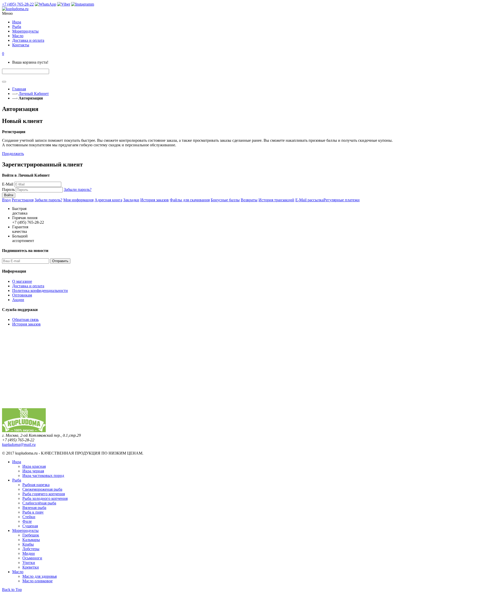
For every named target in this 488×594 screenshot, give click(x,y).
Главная (19, 89)
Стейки (28, 517)
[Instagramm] (82, 4)
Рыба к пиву (33, 512)
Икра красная (34, 466)
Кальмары (31, 540)
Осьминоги (32, 558)
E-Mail (7, 184)
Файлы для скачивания (190, 200)
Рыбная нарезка (36, 485)
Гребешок (30, 535)
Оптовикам (22, 295)
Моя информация (78, 200)
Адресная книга (108, 200)
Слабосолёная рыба (39, 503)
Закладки (131, 200)
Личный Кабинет (34, 93)
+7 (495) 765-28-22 (18, 4)
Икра (16, 462)
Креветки (30, 567)
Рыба (16, 480)
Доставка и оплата (28, 286)
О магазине (22, 281)
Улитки (28, 562)
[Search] (4, 81)
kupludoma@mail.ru (19, 444)
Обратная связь (25, 319)
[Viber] (63, 4)
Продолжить (13, 153)
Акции (18, 300)
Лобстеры (30, 549)
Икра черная (33, 471)
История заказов (154, 200)
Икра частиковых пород (43, 475)
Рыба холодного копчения (45, 498)
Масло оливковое (37, 581)
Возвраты (249, 200)
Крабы (28, 544)
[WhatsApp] (45, 4)
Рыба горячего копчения (43, 494)
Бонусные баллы (225, 200)
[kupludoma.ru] (244, 9)
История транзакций (276, 200)
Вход (6, 200)
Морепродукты (25, 530)
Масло (17, 572)
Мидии (28, 553)
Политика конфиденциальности (40, 290)
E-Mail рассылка (309, 200)
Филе (27, 521)
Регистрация (23, 200)
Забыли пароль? (78, 189)
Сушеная (30, 526)
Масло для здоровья (39, 576)
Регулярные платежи (342, 200)
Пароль (8, 189)
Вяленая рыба (34, 507)
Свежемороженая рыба (42, 489)
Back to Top (12, 589)
